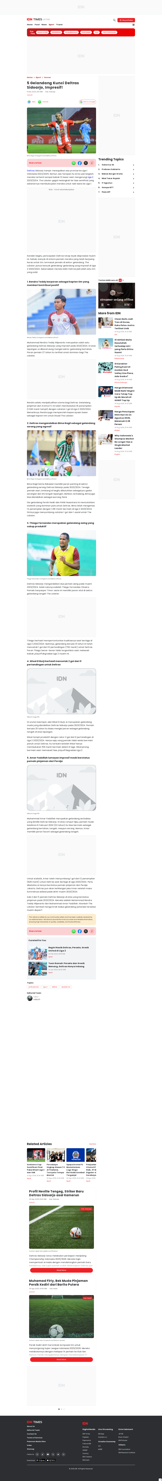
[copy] (92, 163)
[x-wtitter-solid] (86, 163)
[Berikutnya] (96, 1130)
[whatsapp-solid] (74, 163)
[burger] (133, 24)
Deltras (31, 170)
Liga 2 (90, 177)
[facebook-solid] (80, 163)
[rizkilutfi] (30, 998)
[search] (114, 20)
